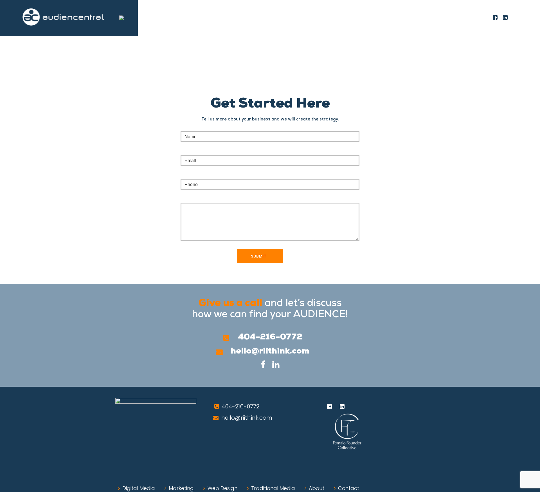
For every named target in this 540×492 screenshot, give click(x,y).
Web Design (222, 488)
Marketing (181, 488)
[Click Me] (495, 17)
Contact (348, 488)
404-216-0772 (270, 337)
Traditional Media (273, 488)
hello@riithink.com (270, 351)
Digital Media (138, 488)
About (316, 488)
